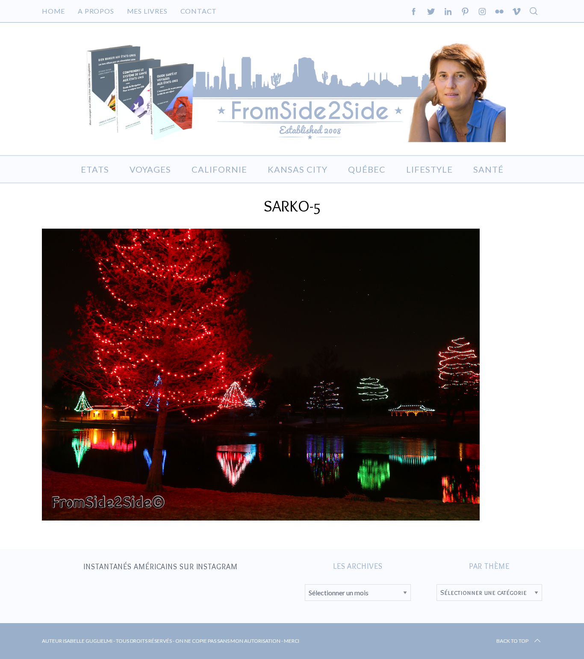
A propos (96, 11)
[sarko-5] (261, 517)
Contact (198, 11)
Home (53, 11)
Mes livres (147, 11)
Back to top (512, 641)
